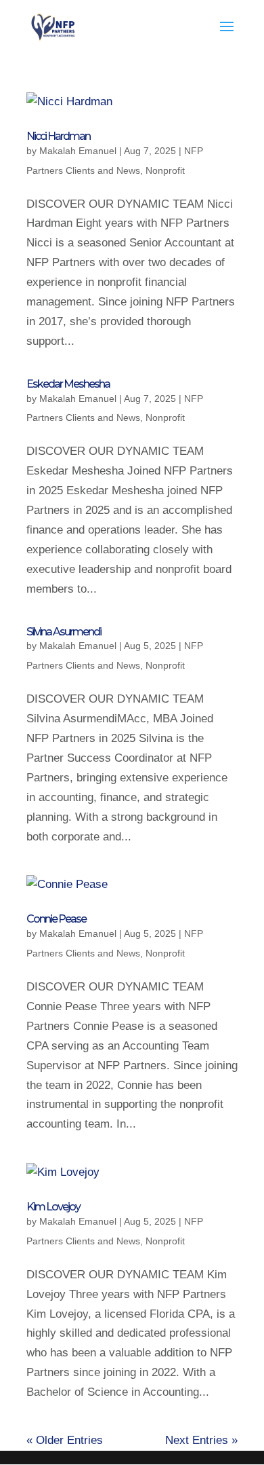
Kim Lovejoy (53, 1206)
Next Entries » (201, 1440)
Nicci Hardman (58, 136)
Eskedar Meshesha (68, 383)
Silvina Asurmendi (63, 631)
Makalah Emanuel (77, 150)
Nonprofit (165, 170)
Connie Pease (56, 918)
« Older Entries (64, 1440)
